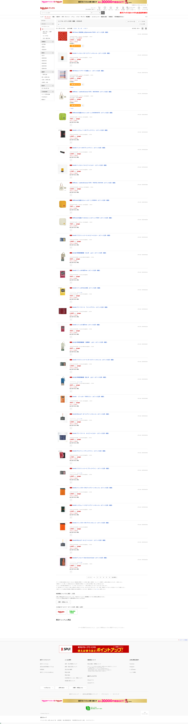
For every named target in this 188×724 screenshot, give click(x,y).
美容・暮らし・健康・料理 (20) (47, 32)
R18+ (146, 16)
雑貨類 (72, 48)
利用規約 (42, 669)
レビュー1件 (79, 292)
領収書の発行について (70, 680)
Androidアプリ (91, 682)
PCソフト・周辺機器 (85, 16)
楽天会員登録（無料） (90, 9)
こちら (97, 589)
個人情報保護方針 (67, 720)
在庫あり (43, 46)
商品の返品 (67, 675)
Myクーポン (111, 9)
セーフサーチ (131, 21)
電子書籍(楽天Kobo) (119, 16)
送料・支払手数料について (71, 663)
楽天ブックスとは (44, 663)
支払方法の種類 (68, 669)
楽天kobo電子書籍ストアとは (47, 666)
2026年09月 (44, 66)
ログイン (92, 7)
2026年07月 (44, 60)
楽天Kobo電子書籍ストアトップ (90, 694)
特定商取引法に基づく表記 (78, 720)
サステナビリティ (90, 720)
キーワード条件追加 (141, 21)
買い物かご (99, 9)
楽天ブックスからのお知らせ (46, 672)
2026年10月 (44, 68)
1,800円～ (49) (45, 82)
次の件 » (114, 577)
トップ (41, 16)
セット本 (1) (45, 35)
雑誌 (53, 16)
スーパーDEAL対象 (46, 94)
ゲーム (73, 16)
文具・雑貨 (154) (46, 38)
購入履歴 (123, 9)
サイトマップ (116, 694)
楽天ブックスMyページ (131, 9)
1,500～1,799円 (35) (46, 79)
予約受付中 (44, 49)
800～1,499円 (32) (45, 77)
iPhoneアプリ (91, 680)
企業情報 (59, 720)
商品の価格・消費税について (94, 663)
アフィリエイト (105, 694)
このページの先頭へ (183, 639)
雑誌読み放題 (104, 16)
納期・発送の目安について (71, 666)
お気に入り (117, 9)
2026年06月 (44, 58)
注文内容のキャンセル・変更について (73, 678)
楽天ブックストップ (74, 694)
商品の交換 (67, 672)
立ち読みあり (44, 96)
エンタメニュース (95, 16)
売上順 (75, 28)
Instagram (132, 666)
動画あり (43, 99)
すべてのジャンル (45, 26)
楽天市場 (145, 7)
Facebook (132, 663)
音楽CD (58, 16)
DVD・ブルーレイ (65, 16)
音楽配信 (111, 16)
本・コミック (47, 16)
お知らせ (105, 9)
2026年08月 (44, 63)
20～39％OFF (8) (45, 88)
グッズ (77, 16)
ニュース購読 (133, 672)
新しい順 (80, 28)
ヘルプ (139, 9)
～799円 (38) (44, 74)
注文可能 (43, 44)
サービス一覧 (145, 9)
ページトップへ (145, 713)
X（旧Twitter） (133, 669)
